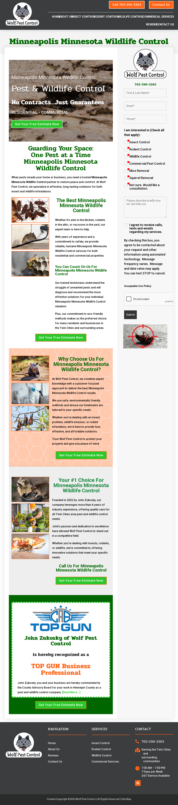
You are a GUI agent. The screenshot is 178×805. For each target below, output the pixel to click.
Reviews (151, 24)
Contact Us (161, 4)
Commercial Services (105, 761)
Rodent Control (106, 16)
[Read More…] (71, 692)
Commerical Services (158, 16)
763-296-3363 (145, 84)
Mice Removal (139, 171)
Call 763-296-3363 (126, 4)
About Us (66, 16)
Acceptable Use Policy (137, 286)
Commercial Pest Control (147, 163)
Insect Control (83, 16)
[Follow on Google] (138, 783)
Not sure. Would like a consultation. (144, 186)
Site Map (126, 799)
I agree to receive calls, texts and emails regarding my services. (146, 228)
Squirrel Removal (141, 178)
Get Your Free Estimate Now (37, 124)
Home (56, 16)
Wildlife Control (131, 16)
